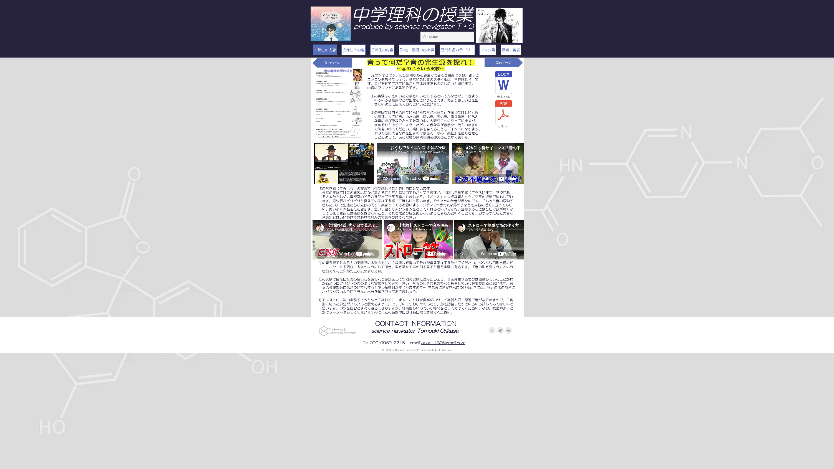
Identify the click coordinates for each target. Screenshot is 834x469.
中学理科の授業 (412, 14)
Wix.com (447, 350)
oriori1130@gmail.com (443, 343)
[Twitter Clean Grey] (500, 330)
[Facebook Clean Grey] (492, 330)
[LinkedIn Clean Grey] (508, 330)
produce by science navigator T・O (414, 26)
